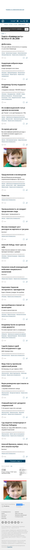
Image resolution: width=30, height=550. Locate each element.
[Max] (18, 522)
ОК (26, 29)
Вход (21, 21)
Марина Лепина (5, 435)
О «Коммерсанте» (6, 512)
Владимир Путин (11, 94)
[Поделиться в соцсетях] (27, 58)
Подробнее (9, 547)
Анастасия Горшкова (19, 119)
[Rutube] (15, 522)
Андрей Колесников (16, 97)
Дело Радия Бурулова (15, 373)
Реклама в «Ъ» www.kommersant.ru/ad (15, 9)
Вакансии (4, 518)
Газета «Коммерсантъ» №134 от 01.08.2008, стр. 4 (13, 371)
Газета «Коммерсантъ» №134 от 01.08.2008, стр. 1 (13, 51)
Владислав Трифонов (15, 393)
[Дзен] (9, 522)
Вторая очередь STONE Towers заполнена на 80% (9, 472)
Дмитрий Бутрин (21, 185)
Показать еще (15, 461)
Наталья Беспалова (21, 314)
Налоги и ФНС (10, 119)
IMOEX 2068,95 (21, 24)
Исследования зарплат (12, 140)
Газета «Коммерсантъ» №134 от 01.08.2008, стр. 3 (13, 254)
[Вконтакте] (6, 522)
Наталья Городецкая (12, 256)
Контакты (4, 515)
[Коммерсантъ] (3, 21)
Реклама (4, 516)
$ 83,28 (5, 24)
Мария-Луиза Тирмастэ (7, 278)
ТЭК (10, 97)
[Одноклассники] (12, 522)
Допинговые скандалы (12, 53)
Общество (4, 334)
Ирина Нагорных (12, 314)
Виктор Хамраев (22, 336)
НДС (15, 185)
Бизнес (3, 117)
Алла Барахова (5, 74)
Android (17, 512)
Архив (3, 513)
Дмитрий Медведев (12, 72)
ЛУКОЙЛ (19, 94)
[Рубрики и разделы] (27, 21)
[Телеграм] (3, 522)
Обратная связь (19, 513)
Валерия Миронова (6, 55)
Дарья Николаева (23, 140)
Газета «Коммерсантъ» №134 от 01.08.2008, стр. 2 (13, 138)
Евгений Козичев (6, 355)
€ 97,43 (10, 24)
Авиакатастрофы (14, 412)
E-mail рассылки (19, 516)
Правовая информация (21, 515)
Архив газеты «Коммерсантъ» (19, 55)
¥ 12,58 (15, 24)
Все (11, 466)
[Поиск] (24, 21)
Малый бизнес (21, 72)
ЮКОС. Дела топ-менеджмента (17, 434)
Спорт (3, 53)
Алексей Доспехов (22, 53)
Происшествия (5, 373)
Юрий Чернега (14, 74)
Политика (4, 72)
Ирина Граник (5, 187)
